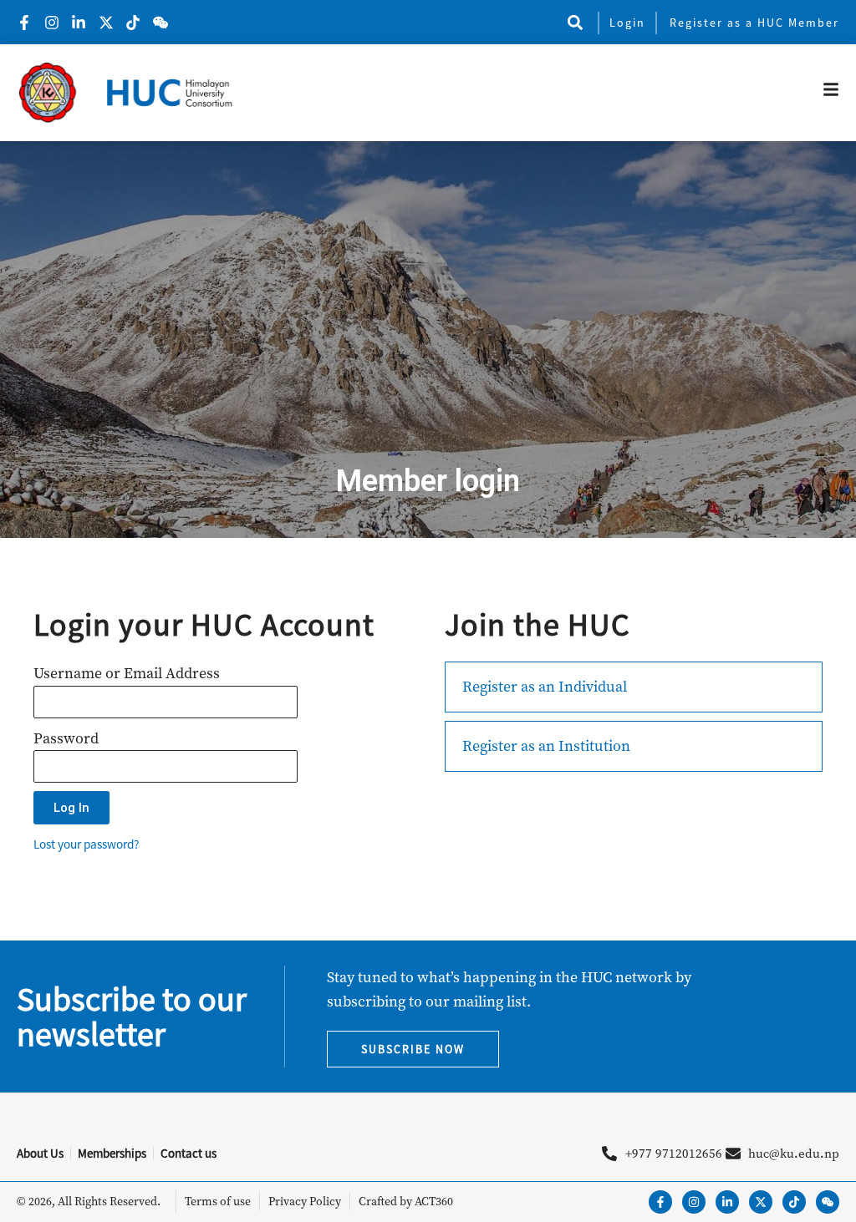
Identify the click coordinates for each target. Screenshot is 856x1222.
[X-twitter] (760, 1202)
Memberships (112, 1153)
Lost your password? (86, 844)
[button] (574, 22)
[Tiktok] (794, 1202)
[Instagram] (694, 1202)
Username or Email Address (126, 672)
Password (66, 738)
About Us (40, 1153)
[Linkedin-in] (727, 1202)
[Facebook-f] (660, 1202)
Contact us (188, 1153)
